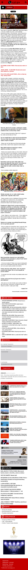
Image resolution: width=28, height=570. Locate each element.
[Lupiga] (14, 2)
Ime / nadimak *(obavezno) (7, 344)
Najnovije (4, 383)
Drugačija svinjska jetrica (7, 513)
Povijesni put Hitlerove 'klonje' (8, 519)
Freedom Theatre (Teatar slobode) (10, 523)
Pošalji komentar (7, 368)
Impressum (5, 560)
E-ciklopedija (8, 516)
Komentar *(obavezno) (6, 349)
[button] (2, 2)
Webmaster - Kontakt (8, 562)
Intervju (9, 7)
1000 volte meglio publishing (19, 191)
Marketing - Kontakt (8, 564)
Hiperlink (6, 468)
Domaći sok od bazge (7, 509)
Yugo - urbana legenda (7, 521)
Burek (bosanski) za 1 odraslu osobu (10, 511)
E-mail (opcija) (4, 362)
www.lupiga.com (11, 567)
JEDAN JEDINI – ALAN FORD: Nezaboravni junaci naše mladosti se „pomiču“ (13, 70)
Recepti (5, 506)
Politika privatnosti (7, 566)
